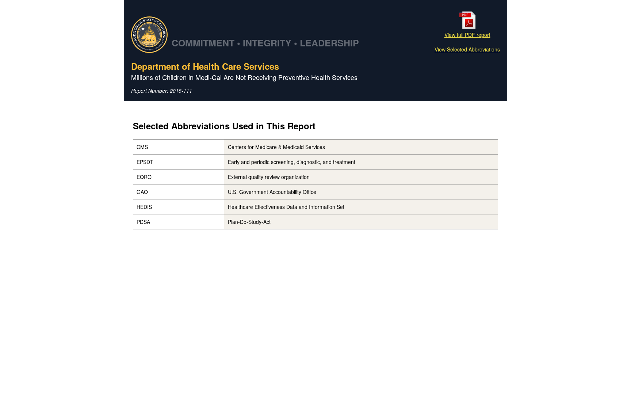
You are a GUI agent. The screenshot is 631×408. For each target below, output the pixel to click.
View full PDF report (467, 34)
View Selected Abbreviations (467, 49)
